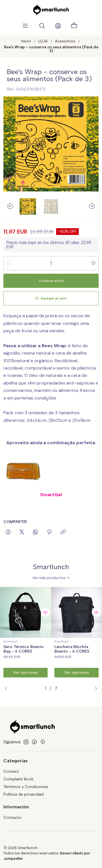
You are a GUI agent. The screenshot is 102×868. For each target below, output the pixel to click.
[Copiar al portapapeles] (63, 532)
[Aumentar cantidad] (93, 263)
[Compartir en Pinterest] (49, 532)
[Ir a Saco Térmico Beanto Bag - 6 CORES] (25, 612)
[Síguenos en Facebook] (34, 742)
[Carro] (73, 26)
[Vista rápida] (45, 612)
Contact (11, 771)
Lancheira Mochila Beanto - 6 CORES (71, 649)
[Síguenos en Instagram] (26, 742)
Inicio (26, 41)
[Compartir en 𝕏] (22, 532)
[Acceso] (58, 26)
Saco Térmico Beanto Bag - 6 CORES (23, 649)
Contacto (12, 817)
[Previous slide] (7, 206)
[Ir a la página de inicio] (51, 10)
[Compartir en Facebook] (8, 532)
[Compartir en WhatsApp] (35, 532)
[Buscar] (42, 26)
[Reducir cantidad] (8, 263)
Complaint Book (18, 778)
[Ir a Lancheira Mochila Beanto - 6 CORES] (76, 612)
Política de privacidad (23, 794)
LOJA (43, 41)
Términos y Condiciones (25, 786)
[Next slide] (94, 206)
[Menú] (25, 26)
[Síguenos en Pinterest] (43, 742)
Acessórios (65, 41)
